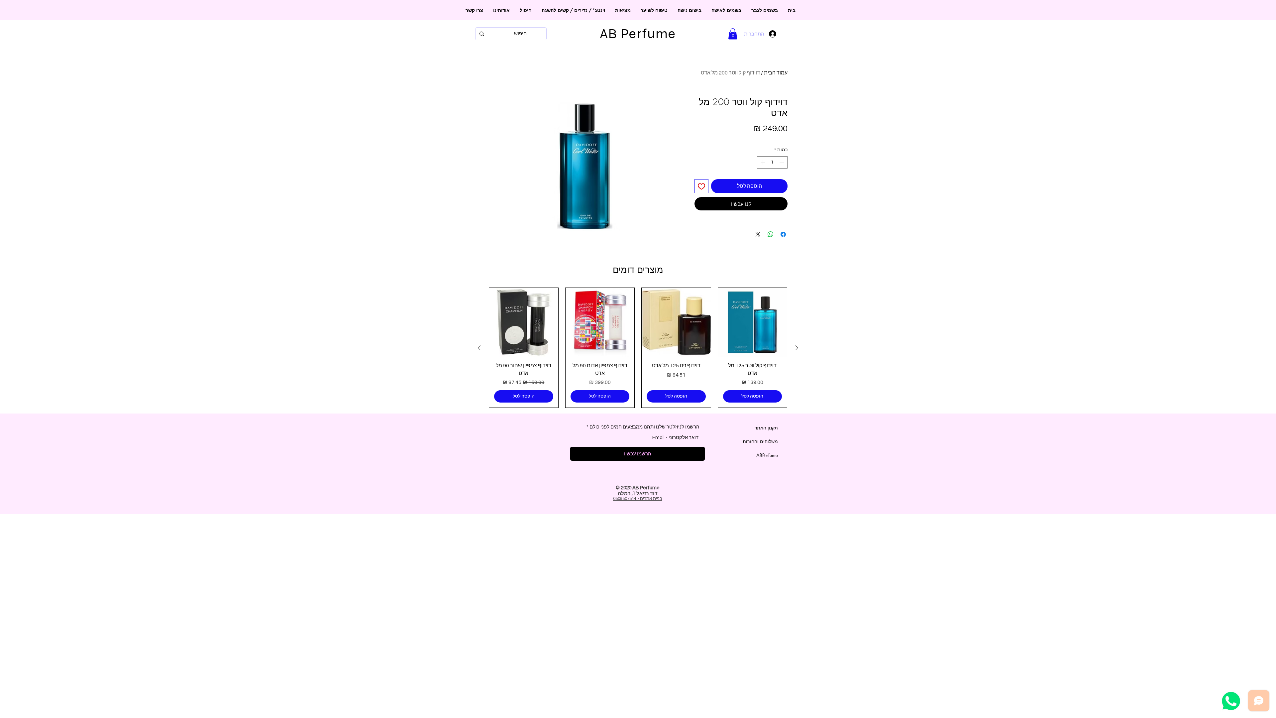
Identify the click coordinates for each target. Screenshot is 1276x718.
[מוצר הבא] (479, 348)
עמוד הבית (776, 72)
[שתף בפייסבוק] (783, 234)
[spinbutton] (772, 162)
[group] (638, 347)
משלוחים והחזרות (760, 441)
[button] (732, 33)
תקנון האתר (766, 427)
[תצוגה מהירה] (752, 322)
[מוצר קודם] (797, 348)
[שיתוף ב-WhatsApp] (771, 234)
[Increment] (762, 162)
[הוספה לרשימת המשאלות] (701, 186)
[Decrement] (782, 162)
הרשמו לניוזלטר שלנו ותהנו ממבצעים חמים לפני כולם (644, 426)
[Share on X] (758, 234)
